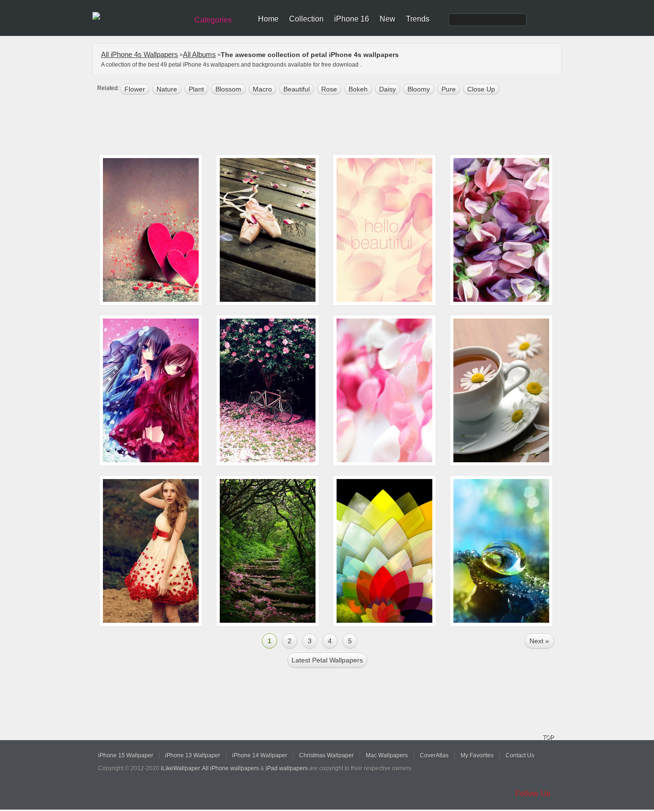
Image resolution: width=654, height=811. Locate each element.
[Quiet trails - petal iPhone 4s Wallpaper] (268, 551)
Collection (306, 19)
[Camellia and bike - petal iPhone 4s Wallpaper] (268, 390)
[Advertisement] (333, 125)
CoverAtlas (434, 755)
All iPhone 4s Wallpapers (139, 54)
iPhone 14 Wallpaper (259, 755)
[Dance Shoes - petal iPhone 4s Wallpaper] (268, 230)
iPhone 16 (351, 19)
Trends (417, 19)
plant (196, 89)
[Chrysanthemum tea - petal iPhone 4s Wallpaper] (501, 390)
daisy (387, 89)
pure (448, 89)
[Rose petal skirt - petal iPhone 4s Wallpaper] (151, 551)
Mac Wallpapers (387, 755)
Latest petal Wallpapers (327, 660)
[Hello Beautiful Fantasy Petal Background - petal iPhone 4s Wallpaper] (384, 230)
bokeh (358, 89)
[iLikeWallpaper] (139, 16)
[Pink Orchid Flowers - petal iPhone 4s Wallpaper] (384, 390)
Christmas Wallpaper (326, 755)
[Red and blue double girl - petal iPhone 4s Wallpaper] (151, 390)
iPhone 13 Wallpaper (192, 755)
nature (167, 89)
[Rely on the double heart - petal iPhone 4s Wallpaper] (151, 230)
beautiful (296, 89)
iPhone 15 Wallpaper (125, 755)
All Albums (199, 54)
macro (262, 89)
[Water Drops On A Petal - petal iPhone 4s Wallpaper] (501, 551)
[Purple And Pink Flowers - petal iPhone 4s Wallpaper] (501, 230)
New (387, 19)
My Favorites (477, 755)
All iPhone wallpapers (230, 768)
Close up (481, 89)
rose (329, 89)
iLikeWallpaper (180, 768)
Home (268, 19)
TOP (548, 737)
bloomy (418, 89)
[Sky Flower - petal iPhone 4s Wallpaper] (384, 551)
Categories (213, 20)
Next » (539, 641)
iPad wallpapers (287, 768)
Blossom (228, 89)
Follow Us (533, 793)
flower (134, 89)
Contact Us (520, 755)
